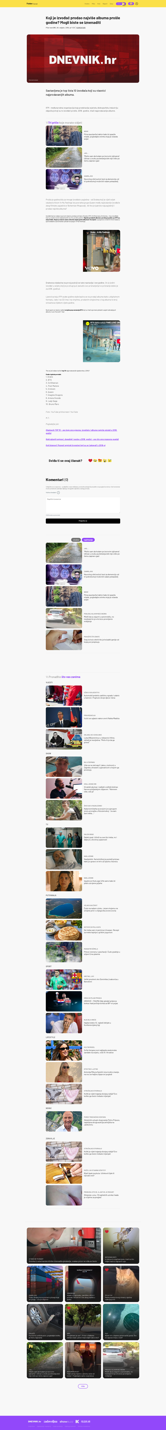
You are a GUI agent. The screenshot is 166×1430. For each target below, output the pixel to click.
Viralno (87, 4)
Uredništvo (31, 1426)
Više (83, 1386)
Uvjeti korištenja (58, 1426)
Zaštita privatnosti (70, 1426)
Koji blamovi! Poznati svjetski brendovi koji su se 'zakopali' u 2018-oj (75, 445)
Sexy (111, 4)
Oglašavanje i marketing (44, 1426)
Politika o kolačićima (84, 1426)
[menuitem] (137, 4)
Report (105, 4)
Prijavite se (83, 521)
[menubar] (137, 4)
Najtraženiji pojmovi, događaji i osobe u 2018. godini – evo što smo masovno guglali (82, 439)
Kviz (98, 4)
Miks (93, 4)
